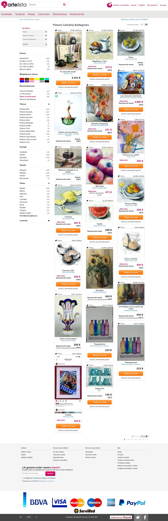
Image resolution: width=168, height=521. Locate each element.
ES (21, 517)
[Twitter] (137, 517)
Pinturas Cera (25, 142)
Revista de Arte (77, 14)
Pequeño (23, 170)
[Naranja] (32, 79)
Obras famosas (60, 14)
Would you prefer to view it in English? (134, 19)
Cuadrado (23, 152)
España (22, 188)
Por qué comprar (58, 452)
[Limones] (68, 200)
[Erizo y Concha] (130, 243)
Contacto (120, 454)
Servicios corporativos (60, 460)
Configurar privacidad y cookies (127, 468)
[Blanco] (37, 81)
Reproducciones (58, 457)
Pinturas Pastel (25, 134)
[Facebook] (144, 517)
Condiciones (50, 481)
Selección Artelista (26, 91)
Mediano (23, 173)
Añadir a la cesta (68, 83)
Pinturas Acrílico (25, 115)
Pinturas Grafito (25, 126)
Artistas (31, 14)
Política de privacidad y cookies (127, 465)
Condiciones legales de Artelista (43, 478)
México (22, 191)
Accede (163, 5)
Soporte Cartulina (28, 35)
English (142, 5)
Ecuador (23, 207)
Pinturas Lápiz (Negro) (28, 137)
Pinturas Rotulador (26, 123)
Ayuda (133, 5)
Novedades (6, 14)
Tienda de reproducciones (125, 460)
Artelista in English (27, 457)
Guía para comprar (59, 454)
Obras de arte (29, 19)
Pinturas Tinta (25, 128)
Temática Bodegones (29, 39)
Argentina (23, 194)
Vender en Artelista (121, 5)
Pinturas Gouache (26, 117)
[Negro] (47, 81)
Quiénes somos (26, 452)
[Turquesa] (47, 79)
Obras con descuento (28, 96)
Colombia (23, 199)
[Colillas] (68, 384)
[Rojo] (22, 79)
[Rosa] (32, 81)
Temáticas (20, 14)
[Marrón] (27, 79)
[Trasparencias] (99, 324)
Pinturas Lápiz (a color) (28, 139)
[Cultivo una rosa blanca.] (68, 112)
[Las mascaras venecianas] (130, 83)
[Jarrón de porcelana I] (68, 316)
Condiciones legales (123, 463)
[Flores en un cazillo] (130, 137)
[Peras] (130, 44)
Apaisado (23, 157)
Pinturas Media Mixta (27, 131)
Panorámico (24, 160)
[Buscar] (64, 4)
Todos (25, 44)
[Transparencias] (130, 343)
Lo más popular (25, 94)
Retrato (22, 155)
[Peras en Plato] (130, 189)
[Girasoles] (99, 269)
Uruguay (23, 210)
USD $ (29, 517)
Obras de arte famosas (28, 99)
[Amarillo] (37, 79)
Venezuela (23, 202)
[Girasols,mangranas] (99, 104)
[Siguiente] (146, 24)
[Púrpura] (27, 81)
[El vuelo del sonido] (68, 51)
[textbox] (48, 4)
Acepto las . (40, 478)
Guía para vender (91, 454)
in (36, 517)
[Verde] (42, 79)
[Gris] (42, 81)
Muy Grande (24, 178)
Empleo (23, 454)
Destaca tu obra (90, 457)
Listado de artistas (123, 457)
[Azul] (22, 81)
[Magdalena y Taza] (99, 46)
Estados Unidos (25, 213)
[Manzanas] (99, 166)
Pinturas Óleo (24, 109)
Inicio (21, 19)
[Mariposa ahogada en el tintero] (68, 158)
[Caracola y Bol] (68, 255)
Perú (21, 196)
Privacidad (42, 481)
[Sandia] (99, 212)
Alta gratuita (152, 5)
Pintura (25, 32)
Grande (22, 176)
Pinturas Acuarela (26, 112)
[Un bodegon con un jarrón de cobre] (130, 294)
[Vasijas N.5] (99, 377)
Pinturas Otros (25, 120)
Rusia (22, 205)
